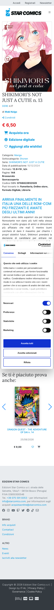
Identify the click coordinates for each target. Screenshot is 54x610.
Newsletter (46, 2)
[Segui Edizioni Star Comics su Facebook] (3, 510)
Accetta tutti (27, 343)
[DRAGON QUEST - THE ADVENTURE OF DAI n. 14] (27, 406)
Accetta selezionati (27, 353)
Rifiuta (27, 362)
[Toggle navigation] (49, 12)
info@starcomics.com (14, 501)
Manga (18, 155)
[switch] (46, 312)
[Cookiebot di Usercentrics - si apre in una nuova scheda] (38, 245)
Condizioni (8, 534)
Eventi (5, 553)
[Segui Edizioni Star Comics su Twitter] (23, 510)
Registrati (30, 2)
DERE (5, 105)
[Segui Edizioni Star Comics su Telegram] (27, 510)
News (5, 548)
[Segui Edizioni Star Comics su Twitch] (18, 510)
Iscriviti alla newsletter (14, 557)
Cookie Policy (34, 591)
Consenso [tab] (8, 253)
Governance (18, 591)
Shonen (24, 158)
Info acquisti (9, 524)
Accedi (16, 2)
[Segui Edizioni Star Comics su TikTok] (32, 510)
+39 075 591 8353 (17, 497)
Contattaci (8, 529)
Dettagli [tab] (22, 253)
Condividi (9, 117)
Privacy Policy (36, 588)
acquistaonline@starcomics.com (29, 504)
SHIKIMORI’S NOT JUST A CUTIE (26, 162)
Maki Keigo (11, 111)
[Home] (23, 12)
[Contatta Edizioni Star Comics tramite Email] (37, 510)
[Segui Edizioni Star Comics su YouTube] (13, 510)
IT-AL (23, 588)
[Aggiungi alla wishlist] (33, 447)
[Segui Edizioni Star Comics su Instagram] (8, 510)
